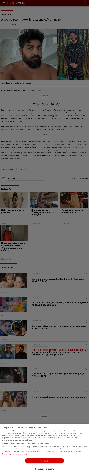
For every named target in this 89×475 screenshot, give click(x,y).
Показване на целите (44, 469)
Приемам (44, 461)
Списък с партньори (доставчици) (14, 454)
